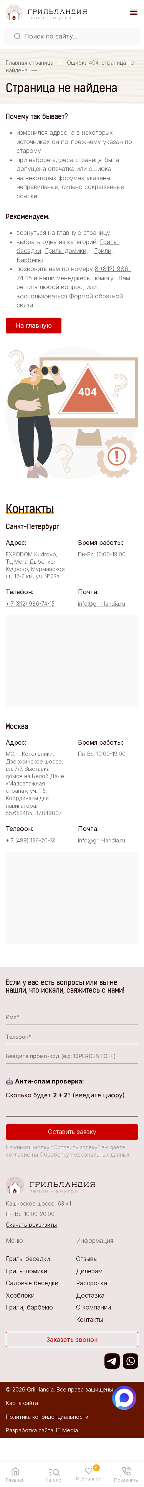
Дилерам (89, 1271)
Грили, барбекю (29, 1307)
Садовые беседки (32, 1283)
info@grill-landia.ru (101, 603)
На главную (33, 325)
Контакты (89, 1319)
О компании (93, 1307)
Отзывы (87, 1259)
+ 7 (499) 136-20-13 (30, 840)
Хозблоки (20, 1295)
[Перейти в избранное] (89, 1471)
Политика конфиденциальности (47, 1416)
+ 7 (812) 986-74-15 (30, 603)
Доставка (90, 1295)
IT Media (67, 1430)
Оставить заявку (72, 1131)
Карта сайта (22, 1403)
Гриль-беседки (28, 1259)
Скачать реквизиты (31, 1224)
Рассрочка (91, 1283)
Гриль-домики (65, 251)
